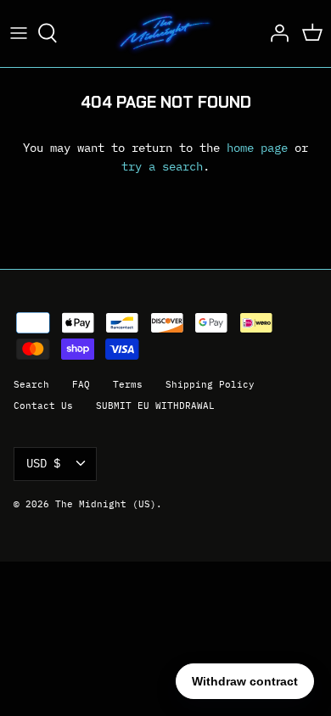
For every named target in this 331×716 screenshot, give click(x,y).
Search (31, 384)
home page (257, 147)
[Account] (275, 33)
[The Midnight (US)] (166, 33)
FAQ (81, 384)
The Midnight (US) (105, 504)
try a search (162, 166)
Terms (128, 384)
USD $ (43, 463)
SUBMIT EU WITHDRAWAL (155, 405)
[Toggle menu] (18, 33)
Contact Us (43, 405)
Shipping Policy (210, 384)
